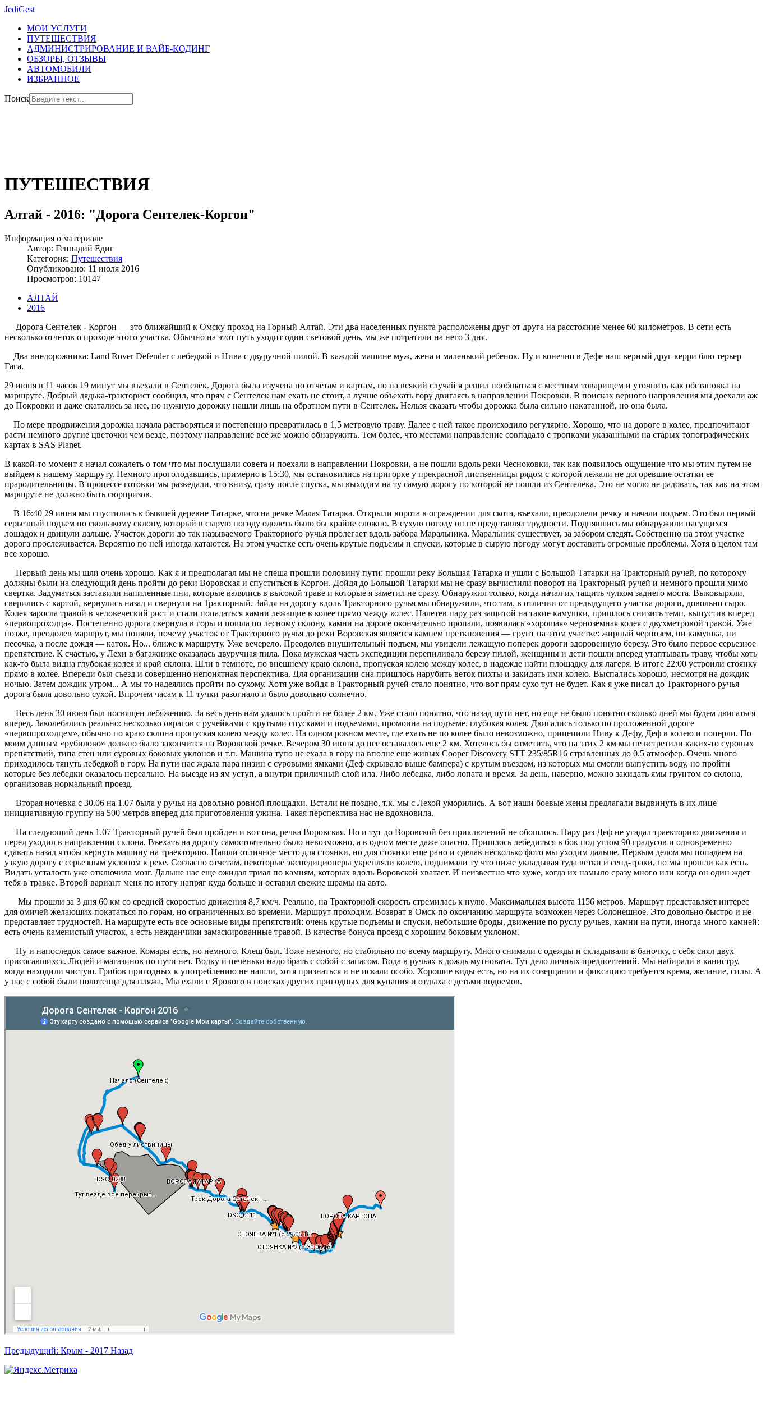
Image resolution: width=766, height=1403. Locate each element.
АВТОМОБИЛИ (59, 69)
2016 (36, 308)
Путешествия (96, 258)
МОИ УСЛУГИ (57, 28)
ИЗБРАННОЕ (53, 79)
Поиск (16, 98)
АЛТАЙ (42, 297)
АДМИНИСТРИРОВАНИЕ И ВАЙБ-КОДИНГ (118, 48)
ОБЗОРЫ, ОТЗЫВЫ (66, 58)
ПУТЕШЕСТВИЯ (61, 38)
